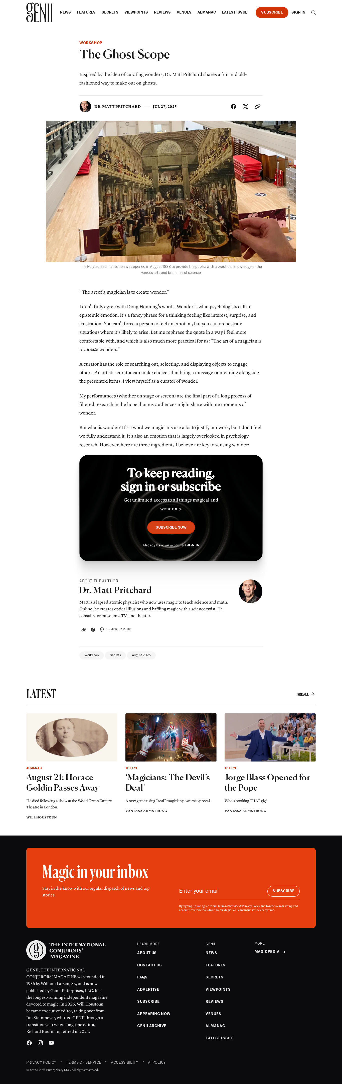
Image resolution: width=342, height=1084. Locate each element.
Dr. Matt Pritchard (117, 106)
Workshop (90, 43)
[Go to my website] (83, 629)
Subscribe (272, 12)
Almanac (34, 768)
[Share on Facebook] (234, 107)
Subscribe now (171, 527)
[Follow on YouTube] (51, 1043)
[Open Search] (313, 13)
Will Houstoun (41, 817)
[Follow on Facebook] (92, 629)
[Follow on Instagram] (40, 1043)
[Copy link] (258, 107)
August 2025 (141, 655)
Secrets (115, 655)
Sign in (298, 12)
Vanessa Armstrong (146, 811)
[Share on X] (246, 107)
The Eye (131, 768)
